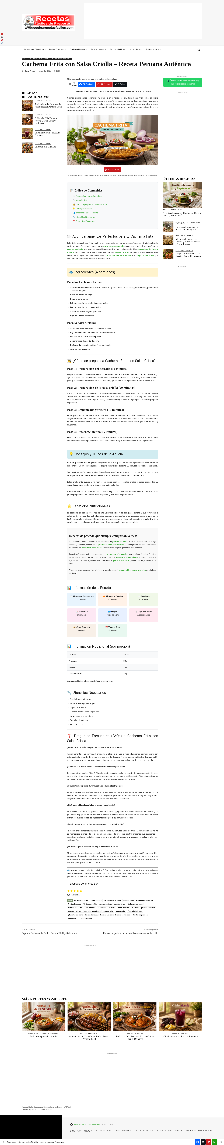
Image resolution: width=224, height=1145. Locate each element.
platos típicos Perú (75, 915)
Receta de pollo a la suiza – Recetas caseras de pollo (130, 933)
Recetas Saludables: (172, 210)
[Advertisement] (143, 21)
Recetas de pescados (140, 915)
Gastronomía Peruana (106, 908)
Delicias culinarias (75, 908)
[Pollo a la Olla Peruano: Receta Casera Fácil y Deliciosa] (27, 119)
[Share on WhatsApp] (214, 1142)
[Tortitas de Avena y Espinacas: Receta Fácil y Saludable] (182, 195)
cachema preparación (112, 900)
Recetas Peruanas (63, 58)
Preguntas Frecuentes (85, 221)
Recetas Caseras (106, 915)
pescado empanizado (92, 911)
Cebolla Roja (128, 900)
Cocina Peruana (74, 904)
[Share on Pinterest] (208, 1142)
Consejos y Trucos (84, 209)
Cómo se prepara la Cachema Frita (91, 204)
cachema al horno (81, 900)
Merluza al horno (184, 236)
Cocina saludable (90, 904)
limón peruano (123, 908)
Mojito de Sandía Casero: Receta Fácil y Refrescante (188, 254)
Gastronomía (90, 908)
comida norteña (105, 904)
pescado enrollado (121, 560)
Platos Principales (135, 911)
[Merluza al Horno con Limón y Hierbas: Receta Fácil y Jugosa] (168, 240)
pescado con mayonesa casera (111, 544)
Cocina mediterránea (144, 900)
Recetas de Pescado (122, 915)
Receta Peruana (91, 915)
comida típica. (119, 904)
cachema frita (96, 900)
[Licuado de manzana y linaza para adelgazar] (168, 226)
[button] (198, 49)
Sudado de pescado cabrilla (43, 1036)
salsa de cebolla (86, 918)
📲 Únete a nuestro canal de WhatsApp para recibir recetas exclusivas (183, 82)
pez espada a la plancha (117, 554)
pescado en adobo (120, 541)
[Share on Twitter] (203, 1142)
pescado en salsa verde (92, 548)
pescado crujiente (75, 911)
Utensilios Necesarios (85, 217)
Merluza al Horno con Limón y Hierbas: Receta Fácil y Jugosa (188, 241)
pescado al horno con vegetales (132, 570)
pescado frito (108, 911)
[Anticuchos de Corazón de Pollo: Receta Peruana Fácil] (27, 105)
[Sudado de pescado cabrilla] (43, 1016)
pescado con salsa (148, 908)
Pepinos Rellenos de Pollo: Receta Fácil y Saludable (49, 933)
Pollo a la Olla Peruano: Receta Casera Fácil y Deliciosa (46, 121)
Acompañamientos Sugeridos (89, 196)
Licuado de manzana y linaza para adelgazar (187, 228)
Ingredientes (81, 200)
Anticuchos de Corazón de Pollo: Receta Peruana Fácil (48, 105)
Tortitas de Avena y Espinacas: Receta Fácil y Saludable (182, 214)
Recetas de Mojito (184, 250)
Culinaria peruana (135, 904)
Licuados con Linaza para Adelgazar (188, 223)
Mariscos (135, 908)
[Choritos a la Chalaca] (27, 147)
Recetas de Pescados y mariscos (37, 58)
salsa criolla (72, 918)
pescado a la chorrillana (127, 557)
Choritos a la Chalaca (45, 146)
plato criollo (120, 911)
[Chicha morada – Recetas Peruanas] (27, 133)
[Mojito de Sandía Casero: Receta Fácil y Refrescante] (168, 254)
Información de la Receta (87, 213)
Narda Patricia (29, 71)
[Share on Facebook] (197, 1142)
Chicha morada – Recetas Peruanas (47, 133)
